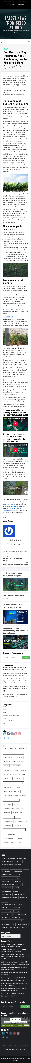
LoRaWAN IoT (11, 553)
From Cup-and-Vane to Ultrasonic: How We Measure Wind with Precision (13, 990)
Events (19, 757)
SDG (18, 817)
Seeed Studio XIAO (21, 821)
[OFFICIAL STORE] (9, 6)
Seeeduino (7, 825)
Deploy (5, 709)
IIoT (6, 766)
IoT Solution (15, 551)
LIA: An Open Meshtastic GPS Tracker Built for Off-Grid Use (14, 974)
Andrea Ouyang (10, 66)
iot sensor (9, 551)
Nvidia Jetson (8, 795)
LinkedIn (7, 506)
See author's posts (15, 544)
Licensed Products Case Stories (12, 715)
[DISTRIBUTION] (21, 6)
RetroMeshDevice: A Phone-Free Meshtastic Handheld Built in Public (15, 695)
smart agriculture (10, 834)
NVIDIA (17, 791)
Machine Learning (9, 783)
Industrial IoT (15, 766)
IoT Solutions (23, 551)
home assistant (17, 761)
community (22, 748)
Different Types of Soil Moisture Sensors (13, 559)
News (4, 718)
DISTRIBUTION (20, 4)
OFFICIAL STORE (7, 1)
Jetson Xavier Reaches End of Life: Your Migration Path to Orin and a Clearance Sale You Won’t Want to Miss (15, 681)
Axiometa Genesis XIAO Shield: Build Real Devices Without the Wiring (13, 995)
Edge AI (20, 753)
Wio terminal (8, 842)
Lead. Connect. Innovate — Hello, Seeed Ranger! (14, 574)
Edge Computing (9, 757)
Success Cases (9, 838)
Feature (5, 712)
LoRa (24, 774)
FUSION (15, 1)
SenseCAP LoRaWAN (10, 830)
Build (4, 706)
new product (8, 787)
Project (7, 813)
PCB (16, 804)
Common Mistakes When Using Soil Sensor (15, 563)
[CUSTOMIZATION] (15, 6)
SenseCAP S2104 (8, 309)
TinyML (19, 838)
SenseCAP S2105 (8, 317)
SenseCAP (17, 825)
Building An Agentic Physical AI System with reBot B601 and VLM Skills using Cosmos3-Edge (15, 689)
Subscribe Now (26, 657)
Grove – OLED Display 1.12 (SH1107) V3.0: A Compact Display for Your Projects (15, 674)
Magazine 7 (23, 1058)
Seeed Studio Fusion (9, 721)
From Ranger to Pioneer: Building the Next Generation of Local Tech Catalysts (15, 668)
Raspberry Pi (17, 813)
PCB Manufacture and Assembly (13, 808)
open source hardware (11, 800)
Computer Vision (9, 753)
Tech (6, 48)
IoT (6, 774)
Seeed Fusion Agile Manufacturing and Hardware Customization (15, 630)
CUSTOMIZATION (23, 1)
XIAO (18, 842)
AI (5, 748)
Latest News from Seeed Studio (15, 23)
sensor (17, 553)
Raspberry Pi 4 (8, 817)
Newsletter (8, 791)
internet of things (20, 770)
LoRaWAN (5, 553)
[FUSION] (12, 6)
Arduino (12, 748)
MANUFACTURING (11, 4)
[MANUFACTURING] (18, 6)
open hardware (20, 795)
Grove (7, 761)
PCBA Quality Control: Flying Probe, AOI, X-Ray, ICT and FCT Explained (15, 984)
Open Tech (7, 804)
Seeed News (8, 821)
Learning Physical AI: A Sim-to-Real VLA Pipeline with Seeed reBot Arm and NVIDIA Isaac (15, 979)
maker (20, 783)
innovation (8, 770)
